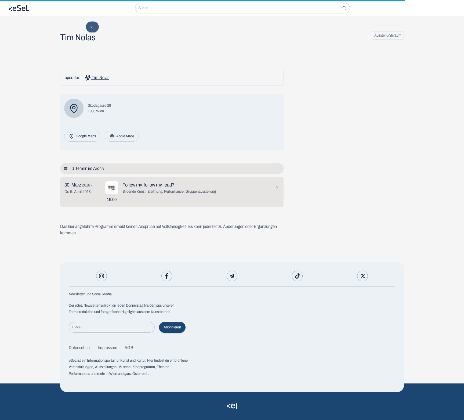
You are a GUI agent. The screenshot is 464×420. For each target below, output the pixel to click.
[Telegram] (232, 276)
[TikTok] (297, 276)
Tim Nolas (100, 77)
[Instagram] (101, 276)
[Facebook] (166, 276)
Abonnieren (172, 327)
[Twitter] (362, 276)
